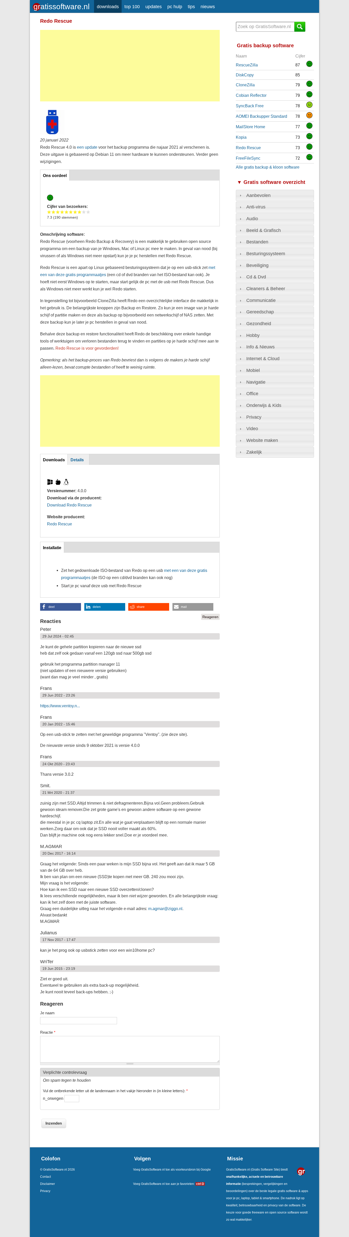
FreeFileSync (248, 158)
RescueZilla (247, 65)
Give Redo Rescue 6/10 (71, 212)
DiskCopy (245, 75)
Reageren (210, 617)
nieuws (208, 6)
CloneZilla (245, 85)
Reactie (47, 1032)
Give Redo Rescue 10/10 (88, 212)
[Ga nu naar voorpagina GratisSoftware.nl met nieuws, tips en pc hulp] (62, 5)
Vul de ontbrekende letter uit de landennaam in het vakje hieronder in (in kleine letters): (115, 1091)
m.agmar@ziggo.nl (165, 908)
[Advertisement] (130, 65)
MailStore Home (250, 126)
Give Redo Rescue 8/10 (79, 212)
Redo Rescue (59, 524)
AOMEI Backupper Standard (261, 116)
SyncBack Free (250, 105)
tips (191, 6)
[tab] (275, 195)
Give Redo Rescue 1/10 (49, 212)
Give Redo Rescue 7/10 (75, 212)
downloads (108, 6)
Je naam (47, 1013)
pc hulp (174, 6)
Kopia (241, 137)
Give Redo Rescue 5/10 (66, 212)
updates (153, 6)
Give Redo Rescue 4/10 (62, 212)
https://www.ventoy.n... (60, 706)
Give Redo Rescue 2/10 (53, 212)
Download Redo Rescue (69, 505)
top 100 (132, 6)
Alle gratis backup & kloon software (267, 167)
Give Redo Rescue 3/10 (58, 212)
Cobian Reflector (251, 95)
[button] (60, 607)
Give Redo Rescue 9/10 (84, 212)
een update (87, 147)
